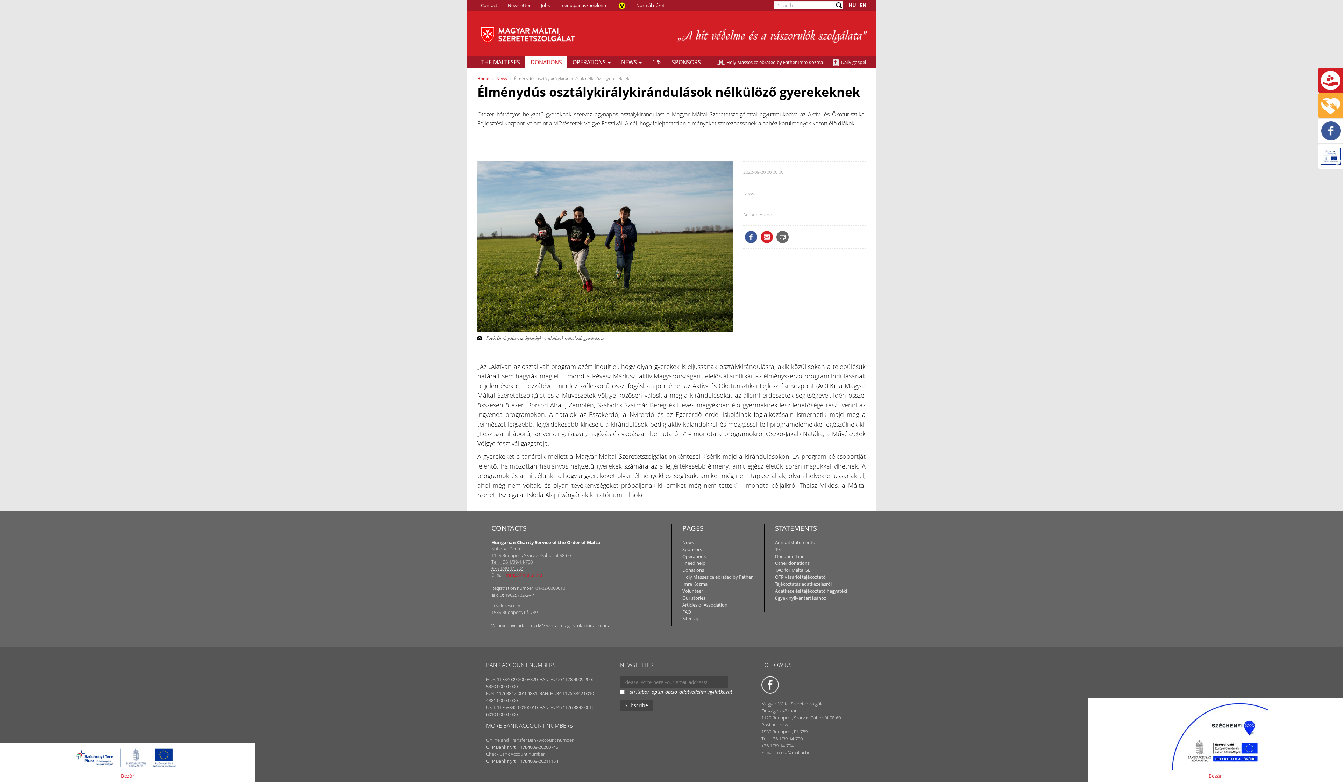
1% (778, 549)
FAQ (686, 612)
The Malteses (500, 62)
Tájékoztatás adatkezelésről (803, 584)
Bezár (127, 776)
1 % (656, 62)
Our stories (693, 598)
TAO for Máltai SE (792, 570)
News (629, 62)
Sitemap (690, 618)
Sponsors (686, 62)
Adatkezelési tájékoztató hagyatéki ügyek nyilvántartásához (811, 594)
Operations (590, 62)
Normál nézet (650, 5)
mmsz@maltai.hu (524, 575)
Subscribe (636, 705)
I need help (693, 563)
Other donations (792, 563)
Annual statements (795, 542)
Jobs (545, 5)
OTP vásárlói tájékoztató (800, 577)
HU (852, 5)
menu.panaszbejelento (584, 5)
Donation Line (789, 556)
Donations (546, 62)
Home (483, 78)
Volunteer (692, 591)
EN (863, 5)
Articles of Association (704, 605)
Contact (489, 5)
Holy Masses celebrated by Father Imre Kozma (774, 62)
